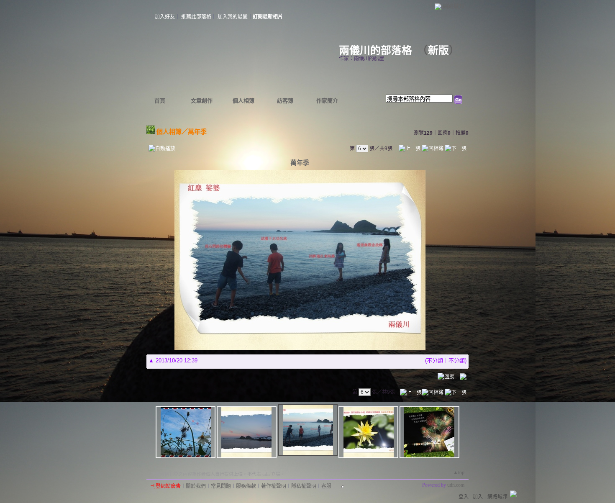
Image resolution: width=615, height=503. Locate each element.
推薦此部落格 (196, 17)
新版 (438, 50)
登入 (464, 497)
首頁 (159, 101)
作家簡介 (327, 101)
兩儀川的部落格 (375, 50)
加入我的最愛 (233, 17)
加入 (478, 497)
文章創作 (202, 101)
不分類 (435, 360)
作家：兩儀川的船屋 (361, 59)
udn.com (455, 485)
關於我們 (196, 486)
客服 (326, 486)
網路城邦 (453, 6)
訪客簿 (285, 101)
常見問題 (221, 486)
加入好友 (165, 17)
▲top (458, 472)
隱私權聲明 (303, 486)
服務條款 (246, 486)
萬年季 (197, 131)
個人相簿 (243, 101)
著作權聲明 (273, 486)
